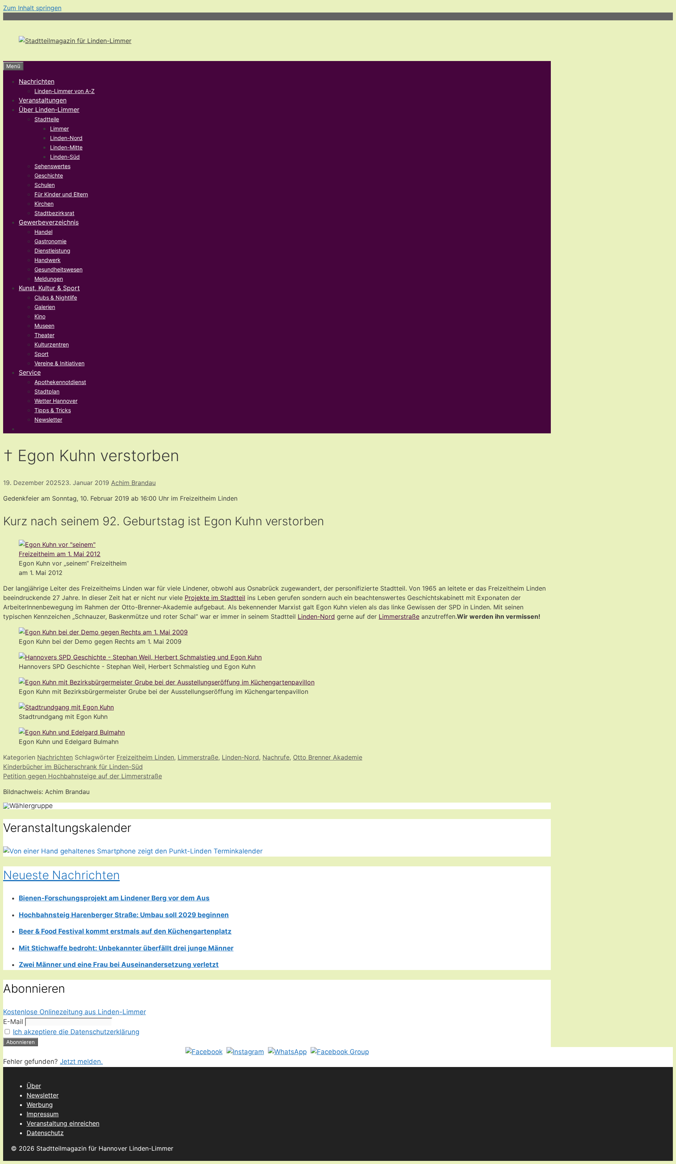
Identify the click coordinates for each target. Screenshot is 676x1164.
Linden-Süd (65, 156)
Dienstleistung (52, 250)
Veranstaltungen (43, 100)
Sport (41, 353)
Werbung (40, 1104)
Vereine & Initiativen (59, 363)
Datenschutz (45, 1133)
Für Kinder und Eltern (61, 194)
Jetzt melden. (81, 1061)
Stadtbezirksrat (54, 213)
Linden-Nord (66, 138)
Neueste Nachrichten (61, 875)
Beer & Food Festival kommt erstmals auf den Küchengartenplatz (125, 931)
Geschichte (48, 175)
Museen (44, 325)
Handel (43, 231)
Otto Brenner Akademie (327, 757)
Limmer (59, 128)
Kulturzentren (51, 344)
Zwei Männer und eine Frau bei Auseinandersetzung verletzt (119, 964)
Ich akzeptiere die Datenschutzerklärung (76, 1032)
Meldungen (48, 278)
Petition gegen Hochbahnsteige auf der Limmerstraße (82, 776)
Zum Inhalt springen (32, 8)
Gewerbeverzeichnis (49, 222)
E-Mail (13, 1022)
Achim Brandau (133, 483)
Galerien (44, 307)
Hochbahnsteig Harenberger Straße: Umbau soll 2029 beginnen (124, 915)
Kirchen (44, 203)
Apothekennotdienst (60, 382)
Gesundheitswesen (58, 269)
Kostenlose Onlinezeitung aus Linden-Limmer (74, 1012)
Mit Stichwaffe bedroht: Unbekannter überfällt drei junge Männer (126, 948)
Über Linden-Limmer (49, 109)
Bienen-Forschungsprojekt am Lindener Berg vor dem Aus (114, 898)
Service (30, 372)
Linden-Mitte (66, 147)
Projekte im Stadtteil (215, 598)
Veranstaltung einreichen (63, 1123)
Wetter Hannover (55, 400)
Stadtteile (46, 119)
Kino (39, 316)
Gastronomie (50, 241)
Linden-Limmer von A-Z (64, 91)
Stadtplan (46, 391)
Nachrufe (275, 757)
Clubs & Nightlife (55, 297)
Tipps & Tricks (52, 410)
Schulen (44, 184)
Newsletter (48, 419)
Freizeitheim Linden (145, 757)
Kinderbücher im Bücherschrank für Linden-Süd (73, 767)
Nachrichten (36, 81)
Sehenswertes (52, 166)
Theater (44, 335)
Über (34, 1086)
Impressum (43, 1114)
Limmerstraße (399, 616)
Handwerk (47, 260)
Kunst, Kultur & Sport (49, 288)
